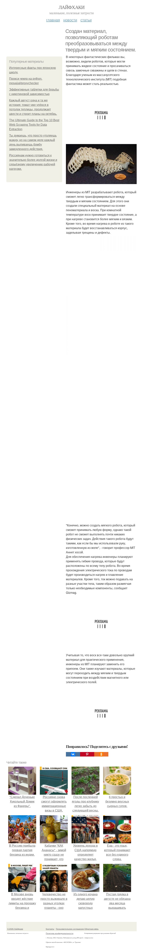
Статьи (86, 19)
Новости (70, 19)
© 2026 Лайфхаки (15, 928)
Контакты (50, 928)
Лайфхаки (71, 7)
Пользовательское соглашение (70, 928)
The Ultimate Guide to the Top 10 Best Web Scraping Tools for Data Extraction (34, 125)
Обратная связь (91, 928)
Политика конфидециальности (59, 933)
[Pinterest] (87, 754)
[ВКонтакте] (73, 754)
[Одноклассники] (101, 754)
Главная (53, 19)
